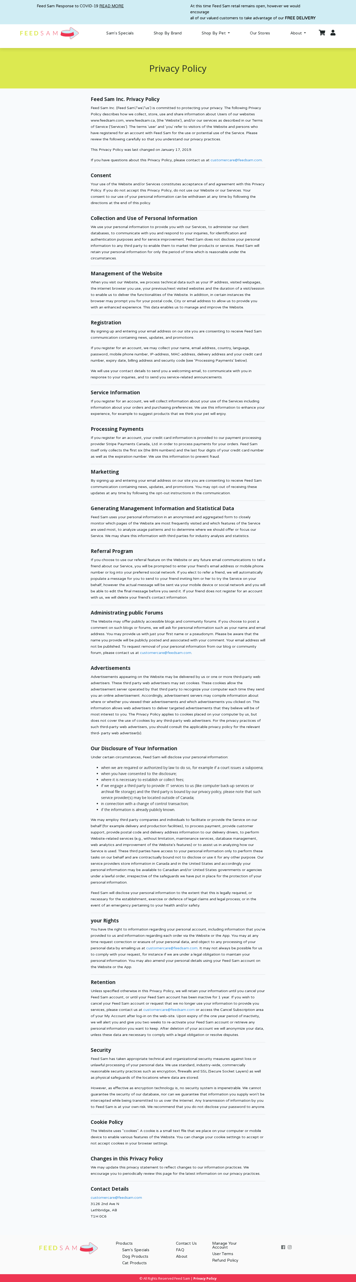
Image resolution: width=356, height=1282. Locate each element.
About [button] (296, 33)
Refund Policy (225, 1260)
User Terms (222, 1253)
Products (124, 1243)
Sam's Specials (119, 33)
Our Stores (260, 33)
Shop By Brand (168, 33)
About (182, 1256)
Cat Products (134, 1263)
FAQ (180, 1250)
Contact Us (186, 1243)
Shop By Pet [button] (214, 33)
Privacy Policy (205, 1278)
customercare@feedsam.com (236, 160)
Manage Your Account (224, 1245)
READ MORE (111, 6)
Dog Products (135, 1256)
